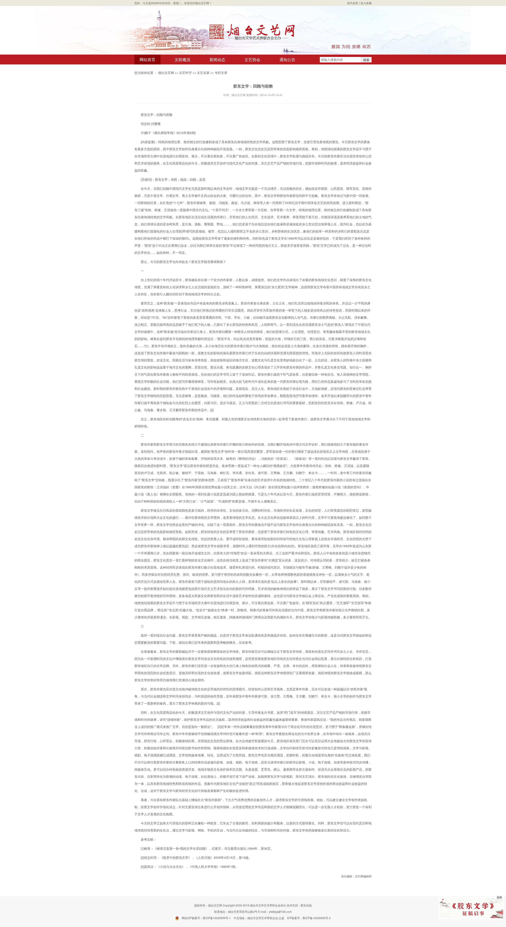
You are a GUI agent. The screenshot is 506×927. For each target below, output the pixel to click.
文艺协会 (252, 59)
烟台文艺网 (166, 72)
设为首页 (352, 3)
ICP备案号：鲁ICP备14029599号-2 (309, 918)
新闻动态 (217, 59)
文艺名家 (203, 72)
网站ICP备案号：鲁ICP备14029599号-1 (206, 918)
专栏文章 (221, 72)
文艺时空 (185, 72)
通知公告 (287, 59)
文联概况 (182, 59)
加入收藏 (366, 3)
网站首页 (147, 59)
